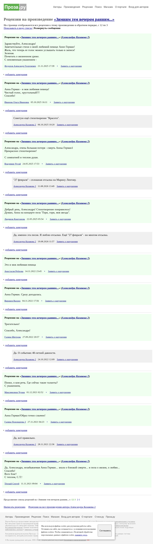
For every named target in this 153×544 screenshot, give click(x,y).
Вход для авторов (139, 7)
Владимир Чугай (12, 164)
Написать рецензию (14, 507)
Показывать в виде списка (18, 28)
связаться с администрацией (35, 529)
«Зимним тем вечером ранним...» (84, 19)
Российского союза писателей (75, 540)
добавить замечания (16, 74)
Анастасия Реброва (13, 271)
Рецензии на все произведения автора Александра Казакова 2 (62, 507)
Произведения (72, 7)
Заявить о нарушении (71, 66)
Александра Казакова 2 (75, 37)
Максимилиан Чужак (14, 392)
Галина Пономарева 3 (15, 422)
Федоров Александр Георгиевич (20, 66)
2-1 (78, 499)
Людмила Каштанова (14, 219)
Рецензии (87, 7)
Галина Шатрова (12, 337)
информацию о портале (14, 529)
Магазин (108, 7)
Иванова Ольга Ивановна (16, 102)
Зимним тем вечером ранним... (40, 37)
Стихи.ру (99, 516)
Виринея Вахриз (12, 301)
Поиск (98, 7)
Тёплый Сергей (11, 483)
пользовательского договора (124, 521)
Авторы (57, 7)
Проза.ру (110, 516)
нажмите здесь (81, 535)
